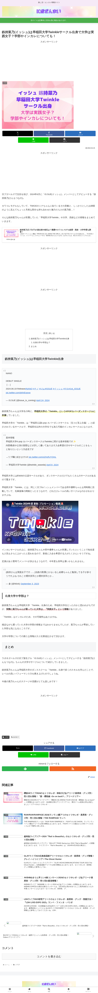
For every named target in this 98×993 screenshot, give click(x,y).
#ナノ (36, 389)
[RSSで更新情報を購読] (72, 768)
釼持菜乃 (16, 737)
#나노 (42, 389)
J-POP (7, 737)
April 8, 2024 (52, 465)
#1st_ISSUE (75, 389)
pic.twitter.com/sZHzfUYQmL (42, 457)
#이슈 (66, 389)
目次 (45, 333)
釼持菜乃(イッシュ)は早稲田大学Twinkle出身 (50, 338)
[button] (64, 140)
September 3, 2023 (30, 584)
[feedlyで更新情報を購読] (25, 768)
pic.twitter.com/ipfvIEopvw (18, 393)
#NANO (29, 389)
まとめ (34, 346)
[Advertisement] (49, 60)
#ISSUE (48, 389)
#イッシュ (58, 389)
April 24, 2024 (42, 400)
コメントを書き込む (49, 956)
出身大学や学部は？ (41, 342)
